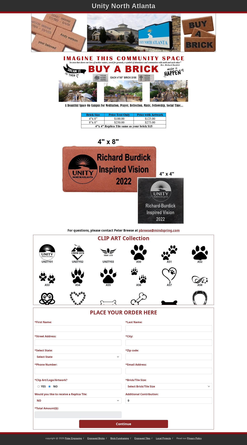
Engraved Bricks (96, 438)
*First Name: (43, 322)
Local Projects (163, 438)
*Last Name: (134, 322)
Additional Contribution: (142, 394)
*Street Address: (45, 336)
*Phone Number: (46, 364)
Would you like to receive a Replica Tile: (61, 394)
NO (55, 386)
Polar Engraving (73, 438)
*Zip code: (132, 350)
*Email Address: (136, 364)
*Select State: (44, 350)
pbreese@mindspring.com (159, 230)
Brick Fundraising (119, 438)
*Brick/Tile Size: (136, 380)
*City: (129, 336)
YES (43, 386)
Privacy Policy (194, 438)
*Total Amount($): (47, 408)
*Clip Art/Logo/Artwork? (51, 380)
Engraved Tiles (142, 438)
